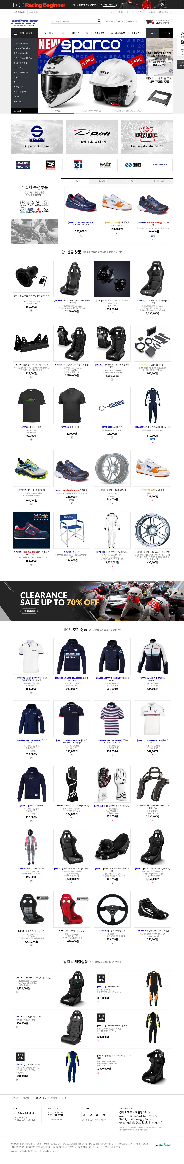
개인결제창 (18, 101)
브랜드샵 (17, 110)
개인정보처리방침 (40, 1098)
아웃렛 (16, 96)
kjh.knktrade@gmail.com (40, 1147)
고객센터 (64, 1098)
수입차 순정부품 (118, 33)
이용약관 (26, 1098)
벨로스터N (109, 21)
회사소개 (15, 1098)
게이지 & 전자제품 (21, 72)
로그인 (111, 12)
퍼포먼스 (75, 33)
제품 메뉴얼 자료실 (165, 12)
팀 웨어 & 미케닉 (20, 62)
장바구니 (130, 12)
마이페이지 (151, 12)
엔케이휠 (120, 21)
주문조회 (141, 12)
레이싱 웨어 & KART (22, 43)
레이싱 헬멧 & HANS (22, 48)
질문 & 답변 (137, 33)
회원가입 (120, 12)
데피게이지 (131, 21)
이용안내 (54, 1098)
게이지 (62, 33)
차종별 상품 (100, 33)
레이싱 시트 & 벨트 (21, 53)
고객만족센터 (33, 12)
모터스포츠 (48, 33)
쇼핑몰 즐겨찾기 (18, 12)
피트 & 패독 (18, 67)
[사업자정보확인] (115, 1147)
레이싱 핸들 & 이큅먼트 (23, 57)
